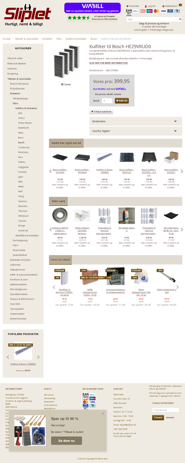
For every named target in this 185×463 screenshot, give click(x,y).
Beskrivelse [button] (99, 121)
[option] (60, 173)
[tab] (136, 121)
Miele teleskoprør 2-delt (167, 291)
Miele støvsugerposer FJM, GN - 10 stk (141, 292)
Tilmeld (158, 417)
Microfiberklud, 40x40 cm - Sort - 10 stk (171, 230)
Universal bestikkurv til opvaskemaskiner (115, 291)
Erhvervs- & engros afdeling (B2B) (19, 402)
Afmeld (170, 417)
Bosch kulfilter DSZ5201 (171, 171)
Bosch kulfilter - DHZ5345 (60, 171)
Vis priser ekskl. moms (108, 94)
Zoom (67, 84)
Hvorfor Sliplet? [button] (101, 131)
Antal (96, 100)
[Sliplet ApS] (27, 14)
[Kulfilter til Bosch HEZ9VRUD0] (66, 61)
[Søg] (180, 19)
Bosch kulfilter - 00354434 (82, 171)
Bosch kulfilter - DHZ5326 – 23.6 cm (149, 172)
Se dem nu (66, 440)
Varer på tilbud (60, 259)
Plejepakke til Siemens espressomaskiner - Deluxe (149, 231)
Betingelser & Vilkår (15, 394)
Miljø (8, 428)
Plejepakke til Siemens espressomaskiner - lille (104, 231)
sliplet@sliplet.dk (128, 424)
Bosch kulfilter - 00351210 (126, 171)
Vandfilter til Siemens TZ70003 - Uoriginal (64, 292)
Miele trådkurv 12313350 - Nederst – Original (82, 231)
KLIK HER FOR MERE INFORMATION (108, 63)
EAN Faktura (11, 406)
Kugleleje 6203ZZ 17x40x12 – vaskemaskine (60, 230)
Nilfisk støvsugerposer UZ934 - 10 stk (90, 292)
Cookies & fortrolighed (16, 397)
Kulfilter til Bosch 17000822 (23, 364)
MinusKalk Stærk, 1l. (127, 229)
